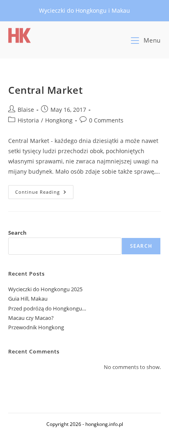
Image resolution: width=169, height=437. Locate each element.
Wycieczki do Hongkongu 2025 (45, 289)
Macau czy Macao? (31, 318)
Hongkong (59, 120)
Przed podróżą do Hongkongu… (47, 308)
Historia (28, 120)
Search (17, 232)
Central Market (45, 90)
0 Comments (106, 120)
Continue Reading (44, 193)
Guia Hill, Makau (28, 298)
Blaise (26, 109)
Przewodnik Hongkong (36, 327)
